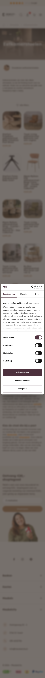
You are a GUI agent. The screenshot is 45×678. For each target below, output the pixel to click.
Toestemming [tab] (9, 294)
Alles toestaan (22, 372)
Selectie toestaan (22, 380)
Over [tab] (37, 294)
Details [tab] (23, 294)
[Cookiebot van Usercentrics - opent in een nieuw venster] (31, 287)
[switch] (38, 345)
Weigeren (22, 389)
